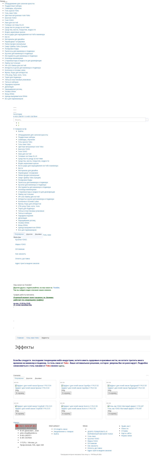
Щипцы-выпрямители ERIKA (16, 96)
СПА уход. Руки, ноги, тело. (16, 75)
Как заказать (20, 254)
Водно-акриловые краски (15, 32)
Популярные (19, 234)
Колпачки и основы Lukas (15, 70)
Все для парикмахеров (14, 99)
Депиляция (9, 87)
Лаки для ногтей (11, 22)
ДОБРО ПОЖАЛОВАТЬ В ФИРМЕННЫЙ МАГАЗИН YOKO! (100, 432)
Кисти (7, 37)
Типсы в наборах (11, 82)
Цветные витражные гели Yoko (17, 15)
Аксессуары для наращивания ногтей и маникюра (25, 34)
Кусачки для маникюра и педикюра (19, 53)
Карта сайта (126, 433)
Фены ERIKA (9, 94)
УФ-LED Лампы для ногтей (15, 65)
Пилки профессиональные (15, 44)
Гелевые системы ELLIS (14, 25)
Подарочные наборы (13, 6)
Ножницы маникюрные (14, 58)
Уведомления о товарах (63, 431)
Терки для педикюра (13, 77)
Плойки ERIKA (10, 91)
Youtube (56, 288)
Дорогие (29, 378)
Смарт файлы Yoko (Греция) (16, 46)
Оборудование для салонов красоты (20, 3)
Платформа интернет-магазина (71, 454)
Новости (124, 428)
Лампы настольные (12, 63)
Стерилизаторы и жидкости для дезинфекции (23, 60)
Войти (20, 131)
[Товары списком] (144, 375)
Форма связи (126, 435)
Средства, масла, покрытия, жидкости (20, 30)
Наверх (16, 422)
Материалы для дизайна (14, 39)
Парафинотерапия (12, 84)
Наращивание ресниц (13, 89)
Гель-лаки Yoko (11, 13)
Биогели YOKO (10, 18)
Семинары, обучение (13, 8)
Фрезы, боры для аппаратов (16, 72)
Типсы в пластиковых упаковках (18, 79)
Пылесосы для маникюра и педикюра (20, 51)
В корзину (20, 393)
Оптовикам (19, 249)
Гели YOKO (9, 20)
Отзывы (124, 431)
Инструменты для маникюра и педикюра (21, 56)
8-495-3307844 (31, 116)
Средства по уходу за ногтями (17, 27)
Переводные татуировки (15, 41)
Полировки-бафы (12, 49)
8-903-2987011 (19, 116)
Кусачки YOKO (21, 239)
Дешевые (38, 378)
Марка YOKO (20, 244)
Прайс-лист (125, 426)
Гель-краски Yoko (12, 11)
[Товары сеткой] (147, 375)
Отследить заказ (60, 429)
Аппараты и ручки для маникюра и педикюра (23, 68)
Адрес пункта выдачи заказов (27, 263)
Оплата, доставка (22, 258)
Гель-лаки (47, 235)
